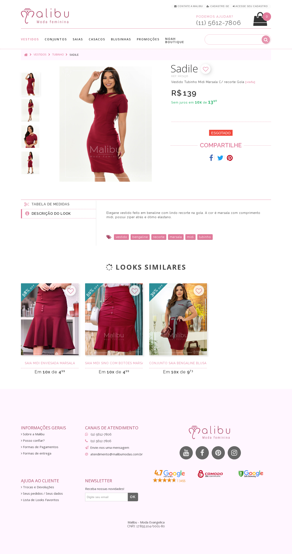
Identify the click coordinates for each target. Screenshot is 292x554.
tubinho (205, 237)
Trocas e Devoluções (38, 487)
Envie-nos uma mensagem (109, 447)
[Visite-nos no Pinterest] (218, 452)
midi (190, 237)
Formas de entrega (36, 453)
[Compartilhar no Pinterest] (230, 158)
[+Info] (250, 82)
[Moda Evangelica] (46, 16)
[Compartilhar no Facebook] (211, 158)
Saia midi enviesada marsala (50, 363)
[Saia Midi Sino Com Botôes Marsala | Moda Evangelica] (114, 319)
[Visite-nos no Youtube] (186, 452)
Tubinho (58, 54)
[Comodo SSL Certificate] (210, 474)
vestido (121, 237)
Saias (78, 39)
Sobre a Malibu (33, 434)
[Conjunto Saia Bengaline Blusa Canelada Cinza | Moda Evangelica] (178, 319)
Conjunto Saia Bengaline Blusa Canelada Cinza (178, 363)
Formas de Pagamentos (40, 447)
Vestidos (30, 39)
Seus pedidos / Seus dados (42, 493)
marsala (176, 237)
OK (133, 497)
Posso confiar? (33, 441)
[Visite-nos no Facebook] (202, 452)
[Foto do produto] (30, 84)
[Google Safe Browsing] (250, 473)
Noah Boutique (174, 40)
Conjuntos (56, 39)
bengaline (140, 237)
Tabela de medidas (49, 204)
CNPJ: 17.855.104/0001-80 (146, 526)
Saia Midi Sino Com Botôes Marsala (114, 363)
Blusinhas (121, 39)
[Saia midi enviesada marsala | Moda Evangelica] (50, 319)
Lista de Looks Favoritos (40, 500)
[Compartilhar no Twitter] (220, 158)
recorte (159, 237)
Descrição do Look (50, 214)
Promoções (148, 39)
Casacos (97, 39)
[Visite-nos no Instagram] (234, 452)
